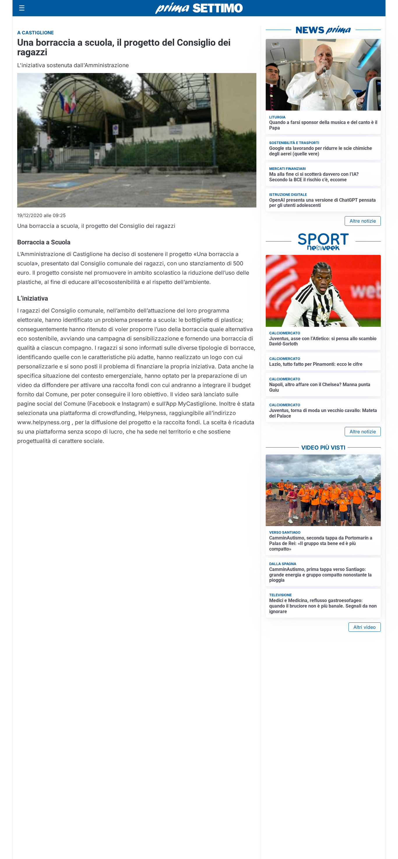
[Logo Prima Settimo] (199, 8)
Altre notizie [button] (363, 221)
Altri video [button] (364, 627)
